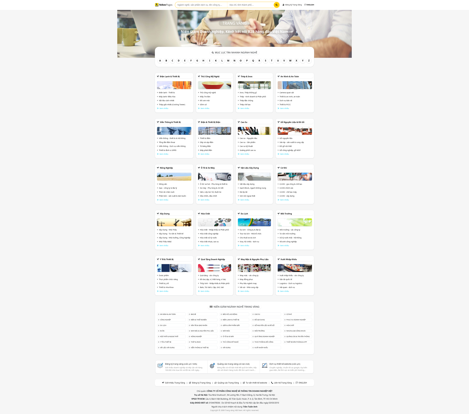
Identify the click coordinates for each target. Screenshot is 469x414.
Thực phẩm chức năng (168, 279)
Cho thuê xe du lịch (248, 237)
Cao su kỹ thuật (246, 146)
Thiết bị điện (205, 138)
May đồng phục (246, 279)
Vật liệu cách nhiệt (166, 100)
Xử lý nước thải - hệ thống (290, 237)
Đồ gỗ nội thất (286, 146)
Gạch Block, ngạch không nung (253, 188)
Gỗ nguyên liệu (286, 138)
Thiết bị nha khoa (166, 287)
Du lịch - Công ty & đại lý (250, 229)
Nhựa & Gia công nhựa (295, 331)
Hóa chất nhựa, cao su (209, 241)
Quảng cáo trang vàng (233, 364)
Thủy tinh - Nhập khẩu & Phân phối (214, 283)
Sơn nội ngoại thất (247, 196)
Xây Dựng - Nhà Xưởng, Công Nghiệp (174, 237)
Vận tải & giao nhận (199, 325)
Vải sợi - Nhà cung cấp (249, 287)
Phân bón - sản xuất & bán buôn (172, 196)
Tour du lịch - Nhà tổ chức (250, 233)
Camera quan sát (287, 92)
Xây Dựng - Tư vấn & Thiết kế (171, 233)
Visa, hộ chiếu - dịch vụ (249, 241)
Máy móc (226, 331)
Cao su (244, 122)
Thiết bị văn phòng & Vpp (296, 342)
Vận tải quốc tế (286, 279)
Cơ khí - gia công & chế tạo (291, 184)
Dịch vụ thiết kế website (284, 364)
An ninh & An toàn (290, 76)
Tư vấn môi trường (287, 233)
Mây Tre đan (205, 96)
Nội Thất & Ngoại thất (169, 336)
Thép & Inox (246, 76)
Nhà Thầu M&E (165, 241)
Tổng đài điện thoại (167, 142)
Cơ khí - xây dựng (287, 196)
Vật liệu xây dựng (250, 168)
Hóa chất (205, 213)
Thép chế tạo (245, 104)
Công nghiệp (165, 320)
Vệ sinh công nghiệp (288, 241)
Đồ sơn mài (205, 100)
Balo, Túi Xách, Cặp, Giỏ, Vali (212, 287)
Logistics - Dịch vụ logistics (291, 283)
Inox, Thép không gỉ (248, 92)
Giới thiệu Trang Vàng (175, 382)
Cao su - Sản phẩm (247, 142)
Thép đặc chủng (246, 100)
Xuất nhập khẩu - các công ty (292, 275)
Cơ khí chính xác (286, 188)
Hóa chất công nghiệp (209, 233)
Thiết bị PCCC (285, 104)
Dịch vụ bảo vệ (286, 100)
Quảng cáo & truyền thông (298, 336)
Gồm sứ (203, 104)
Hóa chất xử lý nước (208, 237)
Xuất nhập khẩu (289, 259)
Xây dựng (165, 213)
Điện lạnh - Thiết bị (167, 92)
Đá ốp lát (243, 192)
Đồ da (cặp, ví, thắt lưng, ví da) (213, 279)
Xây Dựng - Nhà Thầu (168, 229)
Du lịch (244, 213)
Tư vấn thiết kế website (257, 382)
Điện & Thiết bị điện (210, 122)
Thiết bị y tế (164, 283)
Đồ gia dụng (260, 320)
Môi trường (286, 213)
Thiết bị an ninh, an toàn (290, 96)
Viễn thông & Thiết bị (170, 122)
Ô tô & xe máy (208, 168)
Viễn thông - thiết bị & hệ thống (172, 138)
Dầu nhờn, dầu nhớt (208, 196)
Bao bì (193, 314)
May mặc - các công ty (249, 275)
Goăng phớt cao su (248, 150)
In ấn (162, 331)
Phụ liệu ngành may (248, 283)
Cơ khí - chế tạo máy (288, 192)
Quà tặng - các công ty (209, 275)
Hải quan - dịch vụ (287, 287)
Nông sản (163, 184)
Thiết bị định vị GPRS (167, 150)
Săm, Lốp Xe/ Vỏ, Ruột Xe (210, 192)
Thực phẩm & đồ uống (264, 342)
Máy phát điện (206, 150)
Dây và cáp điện (206, 142)
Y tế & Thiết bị (167, 259)
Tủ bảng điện (205, 146)
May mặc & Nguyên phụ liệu (255, 259)
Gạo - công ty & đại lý (168, 188)
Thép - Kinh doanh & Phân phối (253, 96)
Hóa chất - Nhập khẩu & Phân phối (214, 229)
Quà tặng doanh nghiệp (213, 259)
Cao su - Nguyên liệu (248, 138)
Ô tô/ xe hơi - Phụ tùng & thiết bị (213, 184)
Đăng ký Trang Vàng (293, 5)
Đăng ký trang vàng (181, 364)
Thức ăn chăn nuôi (166, 192)
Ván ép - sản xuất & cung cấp (292, 142)
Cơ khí (284, 168)
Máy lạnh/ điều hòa (167, 96)
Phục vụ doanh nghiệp (296, 320)
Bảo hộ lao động (230, 314)
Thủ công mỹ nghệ (210, 76)
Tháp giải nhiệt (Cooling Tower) (172, 104)
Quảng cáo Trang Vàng (228, 382)
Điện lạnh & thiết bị (170, 76)
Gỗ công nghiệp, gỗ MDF (290, 150)
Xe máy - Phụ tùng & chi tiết (211, 188)
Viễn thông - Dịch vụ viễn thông (172, 146)
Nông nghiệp (166, 168)
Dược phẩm (164, 275)
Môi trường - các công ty (290, 229)
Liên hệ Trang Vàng (283, 382)
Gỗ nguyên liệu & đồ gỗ (292, 122)
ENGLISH (310, 5)
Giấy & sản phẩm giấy (231, 325)
